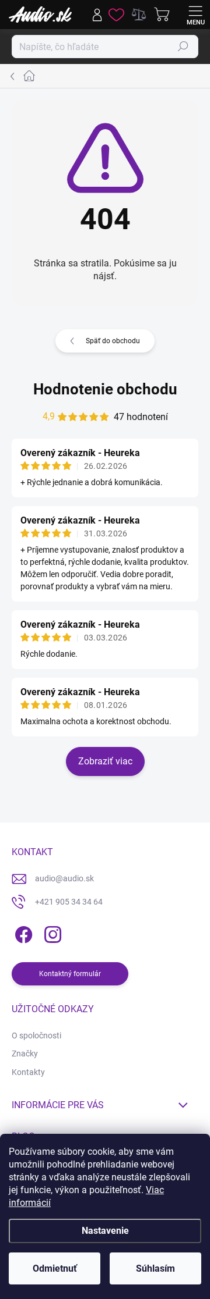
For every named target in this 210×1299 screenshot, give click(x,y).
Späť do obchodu (113, 341)
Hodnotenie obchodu (105, 389)
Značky (25, 1053)
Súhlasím (155, 1268)
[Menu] (195, 14)
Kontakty (28, 1072)
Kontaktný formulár (70, 974)
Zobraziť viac (105, 761)
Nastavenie (105, 1230)
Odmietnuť (55, 1268)
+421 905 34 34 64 (69, 901)
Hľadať (183, 46)
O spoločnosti (36, 1035)
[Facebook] (22, 933)
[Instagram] (51, 933)
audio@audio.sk (64, 878)
